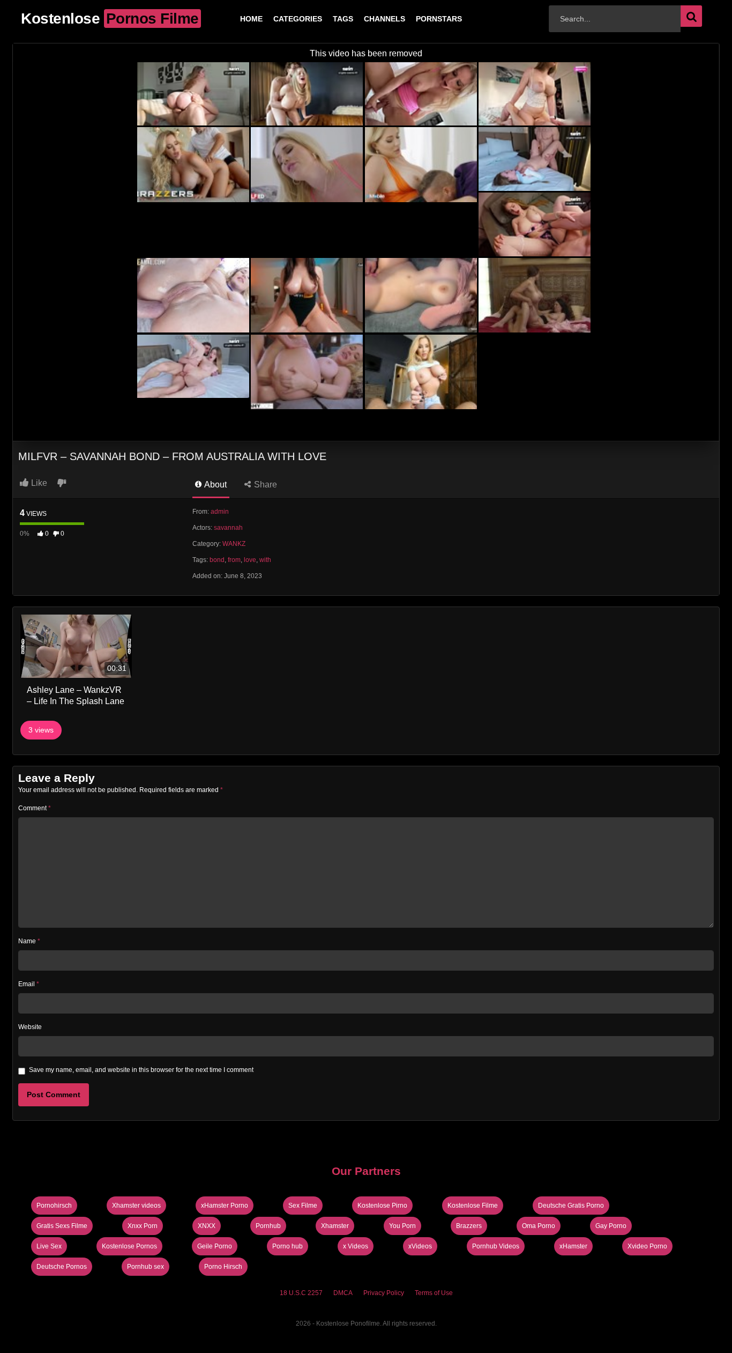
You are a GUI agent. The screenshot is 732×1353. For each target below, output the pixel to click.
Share (264, 484)
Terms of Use (434, 1293)
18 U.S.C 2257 (301, 1293)
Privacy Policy (383, 1293)
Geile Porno (214, 1246)
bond (217, 560)
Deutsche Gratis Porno (571, 1205)
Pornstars (422, 18)
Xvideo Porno (647, 1246)
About (215, 484)
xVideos (420, 1246)
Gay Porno (610, 1226)
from (234, 560)
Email (28, 984)
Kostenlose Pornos (129, 1246)
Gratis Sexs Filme (61, 1226)
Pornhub (268, 1226)
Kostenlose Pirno (382, 1205)
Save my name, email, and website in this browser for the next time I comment (141, 1070)
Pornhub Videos (495, 1246)
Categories (280, 18)
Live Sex (49, 1246)
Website (30, 1027)
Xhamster (335, 1226)
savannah (228, 527)
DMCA (343, 1293)
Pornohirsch (54, 1205)
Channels (367, 18)
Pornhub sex (145, 1266)
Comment (34, 808)
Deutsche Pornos (61, 1266)
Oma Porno (538, 1226)
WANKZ (233, 544)
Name (29, 941)
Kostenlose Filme (472, 1205)
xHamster (573, 1246)
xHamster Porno (224, 1205)
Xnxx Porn (143, 1226)
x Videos (355, 1246)
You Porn (402, 1226)
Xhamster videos (136, 1205)
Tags (326, 18)
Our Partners (366, 1171)
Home (234, 18)
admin (220, 511)
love (250, 560)
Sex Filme (302, 1205)
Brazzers (469, 1226)
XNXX (206, 1226)
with (265, 560)
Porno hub (287, 1246)
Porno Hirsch (223, 1266)
